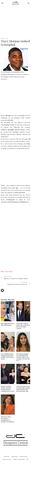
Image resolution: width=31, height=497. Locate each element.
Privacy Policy (7, 459)
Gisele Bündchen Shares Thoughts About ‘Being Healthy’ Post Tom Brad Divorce (7, 356)
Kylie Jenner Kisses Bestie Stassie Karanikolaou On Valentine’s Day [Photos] (7, 419)
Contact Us (14, 456)
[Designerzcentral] (15, 3)
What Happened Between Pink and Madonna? (8, 324)
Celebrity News (8, 271)
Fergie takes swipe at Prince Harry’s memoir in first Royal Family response (23, 326)
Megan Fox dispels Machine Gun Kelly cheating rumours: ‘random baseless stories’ (8, 388)
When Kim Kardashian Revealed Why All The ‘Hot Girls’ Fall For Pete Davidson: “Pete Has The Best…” (23, 357)
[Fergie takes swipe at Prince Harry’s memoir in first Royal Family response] (23, 311)
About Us (6, 456)
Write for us (23, 456)
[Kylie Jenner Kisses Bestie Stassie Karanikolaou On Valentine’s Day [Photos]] (8, 404)
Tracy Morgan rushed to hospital (15, 42)
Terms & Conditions (18, 459)
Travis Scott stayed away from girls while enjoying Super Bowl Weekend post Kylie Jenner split (23, 388)
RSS (27, 459)
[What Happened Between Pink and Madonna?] (8, 311)
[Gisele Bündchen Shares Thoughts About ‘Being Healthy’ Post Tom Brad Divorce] (8, 342)
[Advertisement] (15, 22)
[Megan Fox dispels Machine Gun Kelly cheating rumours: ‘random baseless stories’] (8, 374)
